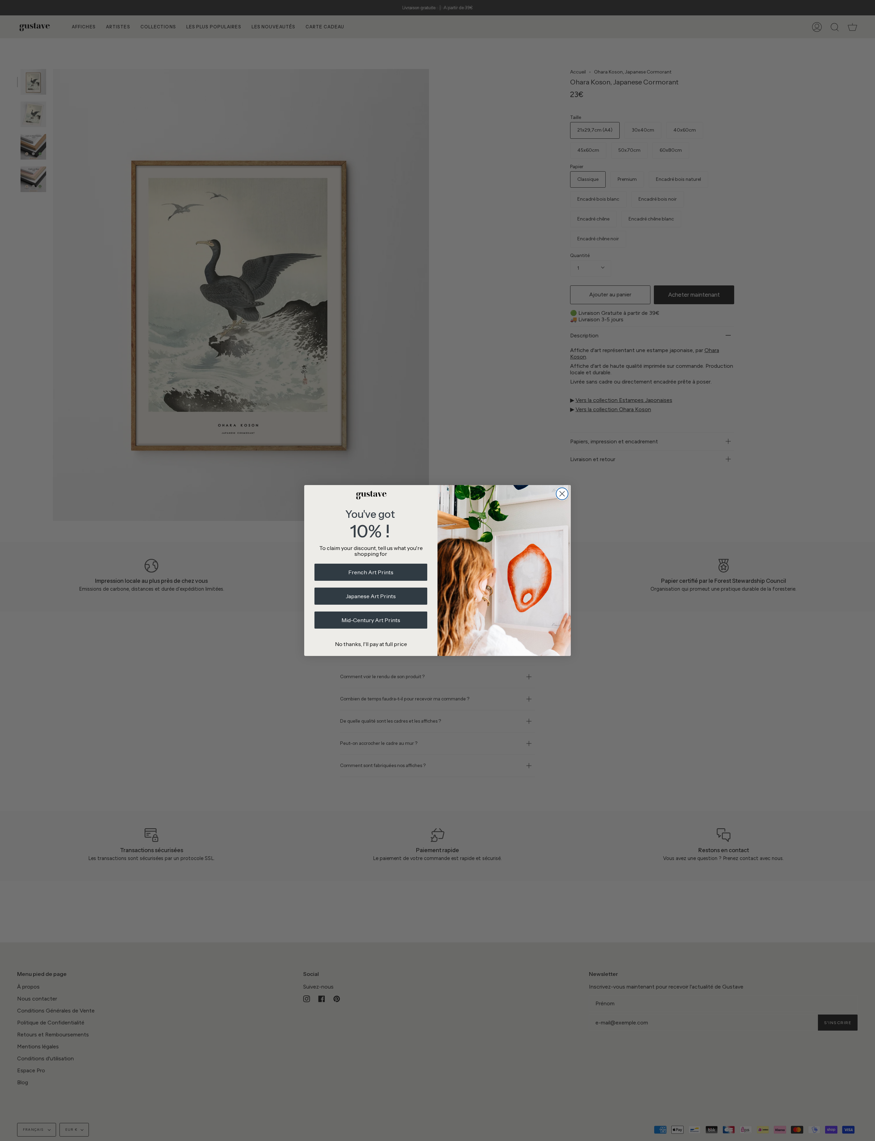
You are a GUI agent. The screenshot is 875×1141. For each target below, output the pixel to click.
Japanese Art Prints (371, 596)
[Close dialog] (562, 494)
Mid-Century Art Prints (370, 620)
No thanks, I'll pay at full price (371, 644)
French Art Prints (370, 572)
